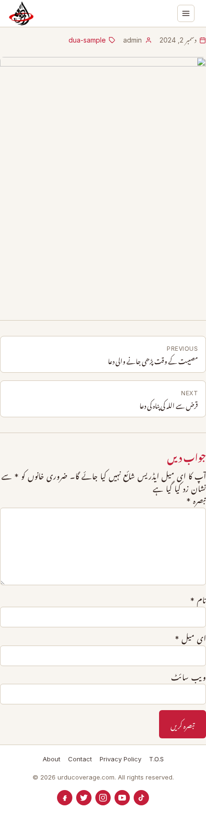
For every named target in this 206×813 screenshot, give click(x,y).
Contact (80, 759)
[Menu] (186, 13)
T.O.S (156, 759)
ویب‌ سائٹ (188, 677)
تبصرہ (196, 501)
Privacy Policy (120, 759)
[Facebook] (64, 797)
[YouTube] (122, 797)
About (51, 759)
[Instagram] (103, 797)
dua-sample (87, 40)
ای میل (190, 639)
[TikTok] (141, 797)
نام (198, 600)
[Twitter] (84, 797)
